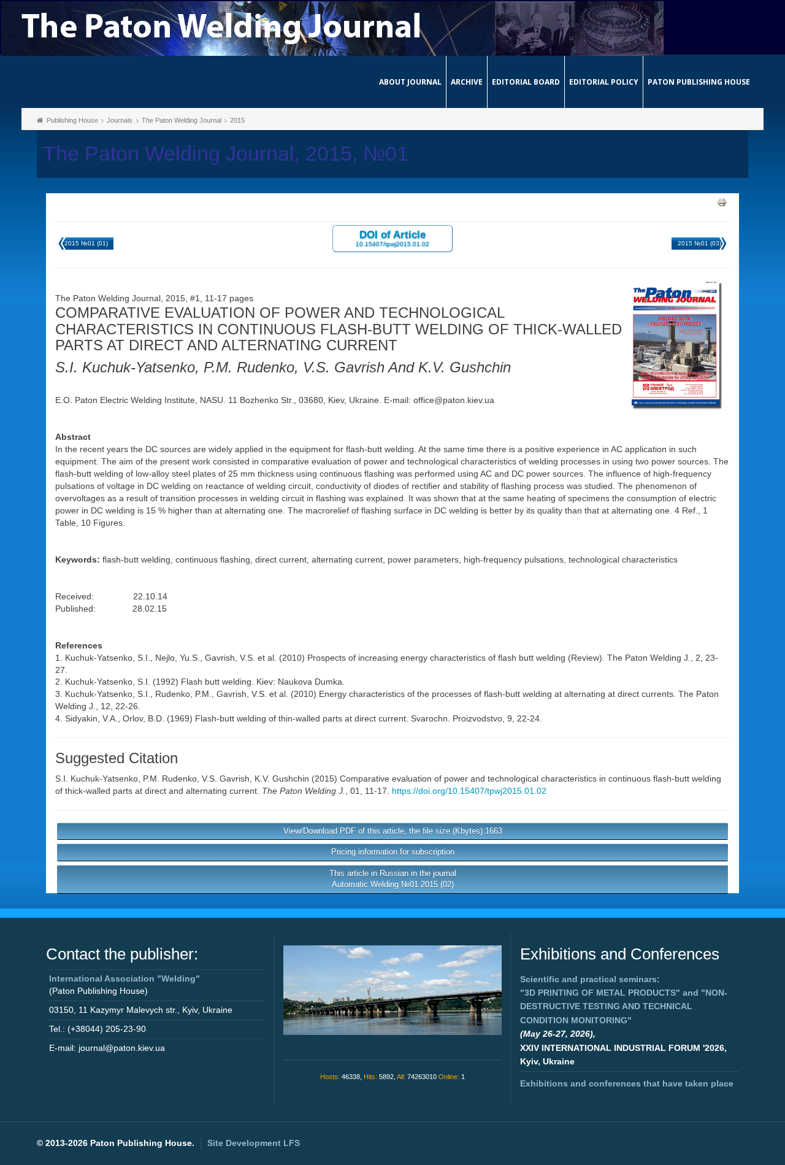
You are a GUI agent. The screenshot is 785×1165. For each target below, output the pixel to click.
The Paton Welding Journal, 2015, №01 (225, 153)
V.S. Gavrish (226, 778)
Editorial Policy (603, 82)
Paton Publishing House (699, 82)
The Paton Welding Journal (181, 120)
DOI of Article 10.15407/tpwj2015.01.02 (392, 238)
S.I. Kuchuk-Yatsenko (96, 778)
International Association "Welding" (124, 978)
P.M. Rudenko (170, 778)
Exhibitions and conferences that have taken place (626, 1083)
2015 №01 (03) (699, 243)
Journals (119, 120)
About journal (410, 82)
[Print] (722, 202)
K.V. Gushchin (282, 778)
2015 (237, 120)
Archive (467, 82)
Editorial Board (526, 82)
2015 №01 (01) (86, 243)
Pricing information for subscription (392, 851)
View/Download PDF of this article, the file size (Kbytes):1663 (392, 831)
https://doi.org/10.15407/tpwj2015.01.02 (469, 791)
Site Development (253, 1143)
